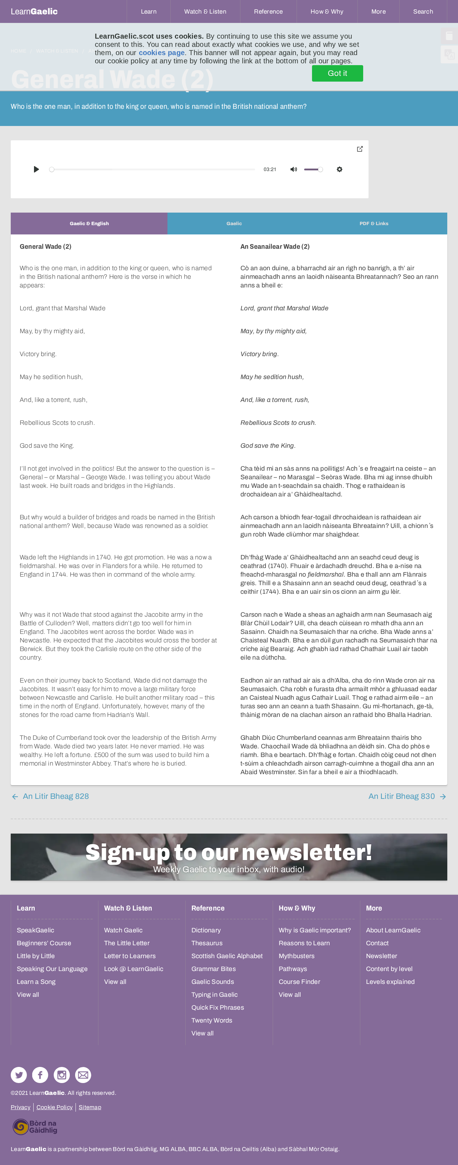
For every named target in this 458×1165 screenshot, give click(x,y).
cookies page (162, 53)
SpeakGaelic (35, 930)
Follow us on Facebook (40, 1075)
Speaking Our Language (52, 968)
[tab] (89, 223)
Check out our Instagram (62, 1075)
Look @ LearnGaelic (134, 968)
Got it (337, 73)
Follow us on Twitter (19, 1075)
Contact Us (83, 1075)
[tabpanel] (229, 509)
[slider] (152, 169)
